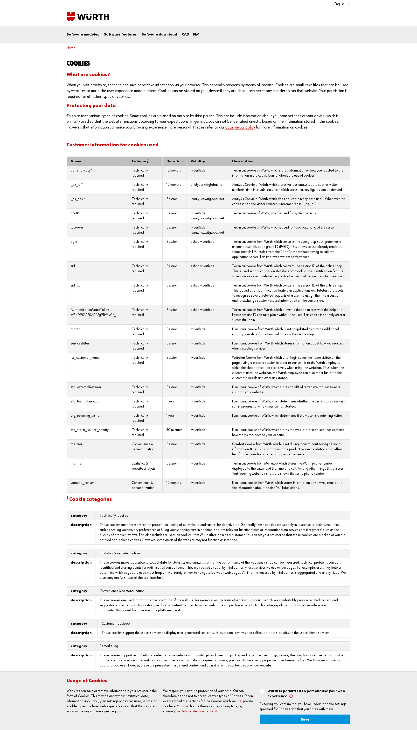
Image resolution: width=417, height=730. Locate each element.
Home (71, 48)
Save (305, 719)
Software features (120, 34)
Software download (159, 34)
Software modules (83, 34)
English (339, 4)
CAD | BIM (191, 34)
